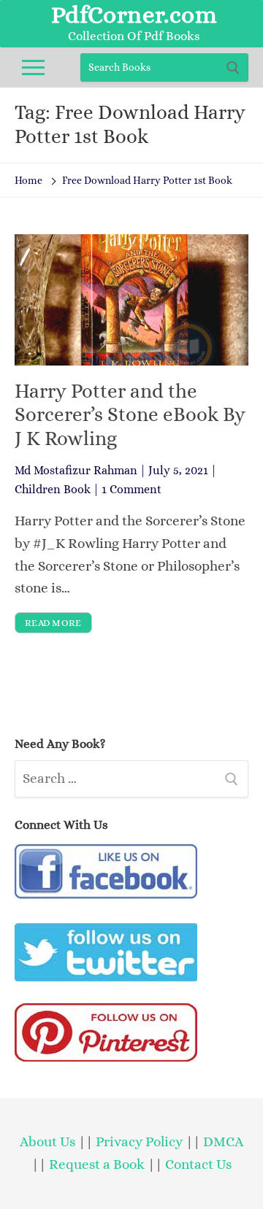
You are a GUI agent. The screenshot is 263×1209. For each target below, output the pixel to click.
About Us (47, 1141)
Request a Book (98, 1164)
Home (28, 180)
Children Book (53, 489)
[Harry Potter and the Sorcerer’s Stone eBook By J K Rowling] (131, 300)
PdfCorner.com (134, 14)
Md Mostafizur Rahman (76, 470)
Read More (53, 622)
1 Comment (131, 489)
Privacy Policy (139, 1141)
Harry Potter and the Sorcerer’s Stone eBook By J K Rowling (130, 414)
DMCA (223, 1141)
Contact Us (198, 1164)
